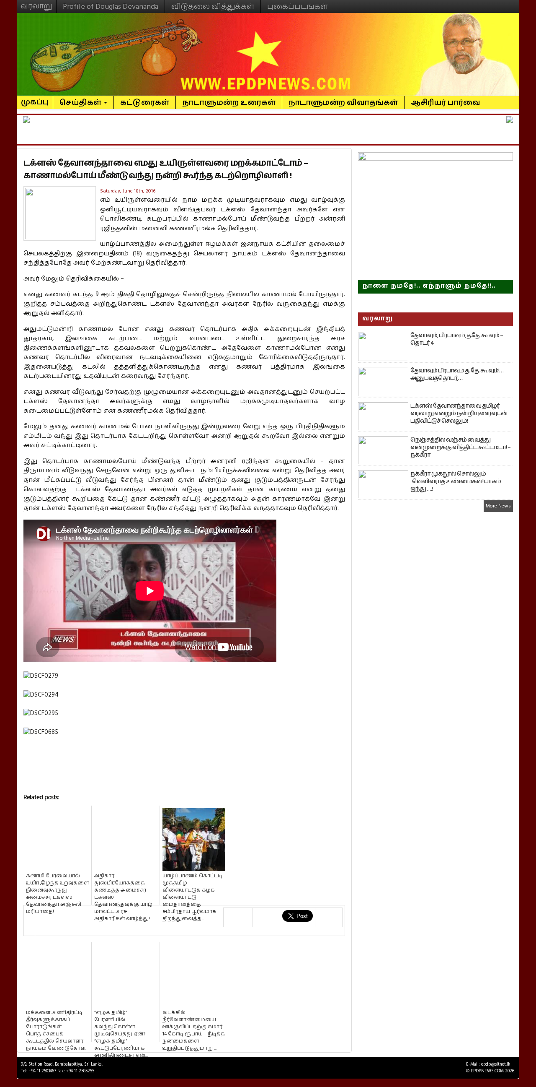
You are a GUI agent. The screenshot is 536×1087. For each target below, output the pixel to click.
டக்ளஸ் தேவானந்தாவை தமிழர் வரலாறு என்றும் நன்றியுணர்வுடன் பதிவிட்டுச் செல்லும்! (459, 413)
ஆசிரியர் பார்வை (445, 102)
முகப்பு (35, 98)
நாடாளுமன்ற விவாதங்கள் (343, 102)
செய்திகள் (81, 102)
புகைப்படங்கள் (297, 6)
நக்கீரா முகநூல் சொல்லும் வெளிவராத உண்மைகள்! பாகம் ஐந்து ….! (455, 481)
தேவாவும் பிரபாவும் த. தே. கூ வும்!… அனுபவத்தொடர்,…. (456, 374)
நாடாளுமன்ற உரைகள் (229, 102)
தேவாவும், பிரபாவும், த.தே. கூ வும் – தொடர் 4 (456, 339)
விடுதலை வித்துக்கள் (212, 6)
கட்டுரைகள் (144, 102)
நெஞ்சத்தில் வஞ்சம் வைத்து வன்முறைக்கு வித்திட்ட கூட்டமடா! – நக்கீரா (460, 447)
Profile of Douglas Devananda (110, 6)
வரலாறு (36, 2)
